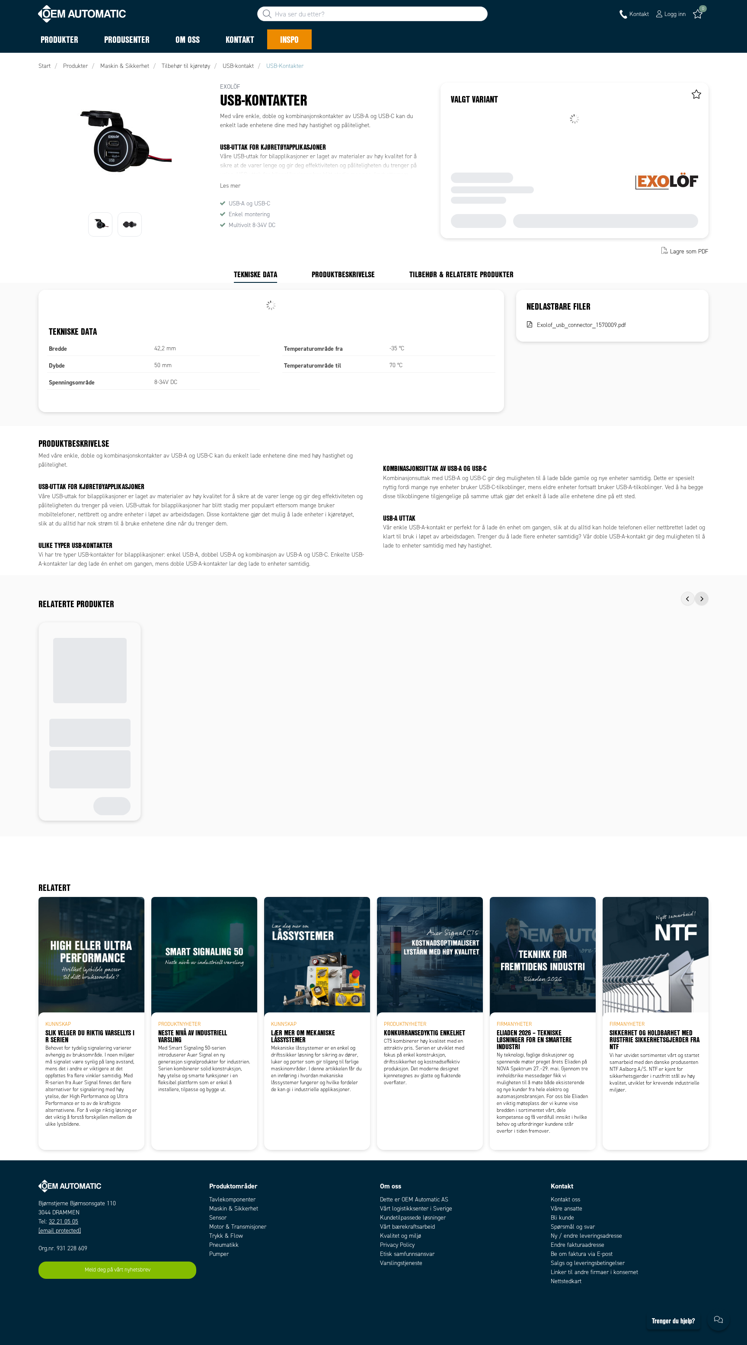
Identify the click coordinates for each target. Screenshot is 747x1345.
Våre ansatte (566, 1208)
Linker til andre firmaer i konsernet (594, 1272)
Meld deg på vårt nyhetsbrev (117, 1269)
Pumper (219, 1254)
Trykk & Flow (226, 1235)
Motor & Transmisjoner (237, 1226)
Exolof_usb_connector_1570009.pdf (581, 325)
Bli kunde (562, 1217)
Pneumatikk (224, 1245)
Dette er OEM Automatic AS (414, 1199)
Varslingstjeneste (401, 1263)
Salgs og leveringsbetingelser (588, 1263)
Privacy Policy (397, 1245)
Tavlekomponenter (232, 1199)
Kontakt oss (565, 1199)
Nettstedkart (566, 1281)
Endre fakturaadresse (577, 1245)
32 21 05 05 (63, 1221)
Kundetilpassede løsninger (413, 1217)
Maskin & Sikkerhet (233, 1208)
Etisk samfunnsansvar (407, 1254)
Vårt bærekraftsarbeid (407, 1226)
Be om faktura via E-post (582, 1254)
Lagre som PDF (689, 251)
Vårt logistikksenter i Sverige (416, 1208)
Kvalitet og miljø (400, 1235)
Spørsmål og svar (573, 1226)
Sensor (218, 1217)
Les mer (230, 185)
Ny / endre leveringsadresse (586, 1235)
